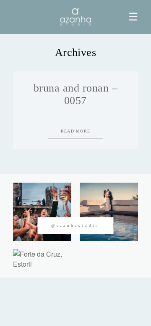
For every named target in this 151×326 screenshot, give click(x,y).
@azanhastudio (75, 226)
